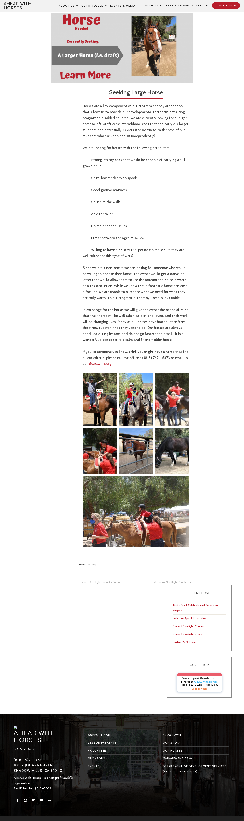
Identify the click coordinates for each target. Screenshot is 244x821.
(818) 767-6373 (28, 760)
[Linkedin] (49, 800)
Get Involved (92, 5)
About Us (67, 5)
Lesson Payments (179, 5)
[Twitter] (33, 800)
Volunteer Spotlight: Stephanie (172, 582)
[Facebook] (17, 800)
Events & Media (122, 5)
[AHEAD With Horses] (15, 727)
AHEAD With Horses (17, 6)
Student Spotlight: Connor (188, 626)
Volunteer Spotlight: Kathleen (190, 618)
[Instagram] (25, 800)
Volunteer (97, 750)
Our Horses (173, 750)
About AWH (172, 735)
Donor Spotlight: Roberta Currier (100, 582)
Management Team (178, 758)
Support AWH (99, 735)
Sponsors (96, 758)
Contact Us (152, 5)
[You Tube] (41, 800)
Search (202, 5)
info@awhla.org (99, 364)
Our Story (172, 742)
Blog (94, 564)
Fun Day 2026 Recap (184, 642)
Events (94, 766)
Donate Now (226, 5)
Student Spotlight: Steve (187, 634)
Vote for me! (199, 688)
